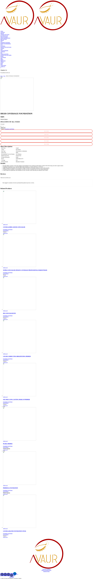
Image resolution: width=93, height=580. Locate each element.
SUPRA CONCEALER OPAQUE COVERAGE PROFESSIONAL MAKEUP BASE (25, 270)
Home (2, 76)
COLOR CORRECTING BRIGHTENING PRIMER (17, 356)
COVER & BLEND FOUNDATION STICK (14, 531)
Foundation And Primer (9, 128)
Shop (4, 76)
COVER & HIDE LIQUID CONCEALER (14, 227)
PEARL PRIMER (7, 443)
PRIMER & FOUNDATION (10, 488)
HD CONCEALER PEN (9, 313)
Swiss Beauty (5, 230)
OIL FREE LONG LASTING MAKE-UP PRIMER (16, 399)
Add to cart (3, 127)
